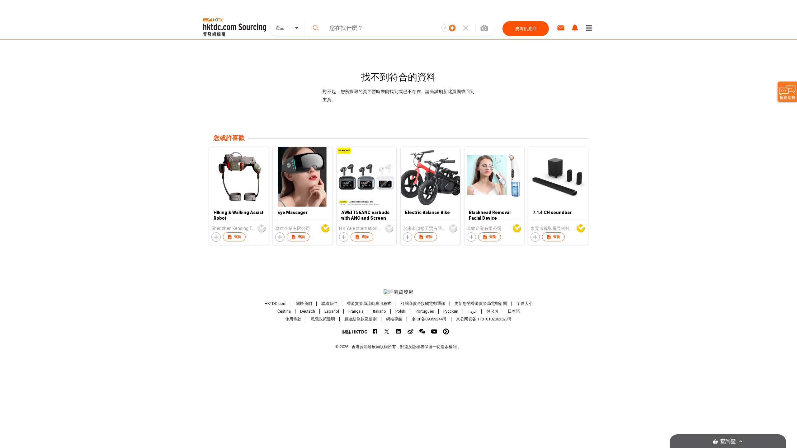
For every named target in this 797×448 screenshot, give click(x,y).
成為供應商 (526, 28)
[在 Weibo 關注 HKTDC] (410, 331)
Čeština (284, 311)
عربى (472, 311)
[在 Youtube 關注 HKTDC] (434, 331)
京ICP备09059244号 (429, 319)
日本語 (514, 311)
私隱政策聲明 (323, 319)
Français (356, 311)
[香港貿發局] (398, 292)
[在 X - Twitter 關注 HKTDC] (387, 331)
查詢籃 (728, 441)
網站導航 (394, 319)
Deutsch (307, 311)
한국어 (492, 311)
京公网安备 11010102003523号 (484, 319)
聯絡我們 (329, 303)
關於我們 (304, 303)
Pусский (450, 311)
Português (425, 311)
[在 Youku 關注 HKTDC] (446, 331)
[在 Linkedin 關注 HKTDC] (399, 331)
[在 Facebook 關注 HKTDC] (375, 331)
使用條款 (293, 319)
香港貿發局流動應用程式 (369, 303)
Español (331, 311)
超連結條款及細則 (360, 319)
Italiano (379, 311)
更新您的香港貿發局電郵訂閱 (481, 303)
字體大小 (524, 303)
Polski (400, 311)
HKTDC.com (275, 303)
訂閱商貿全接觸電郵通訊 (423, 303)
